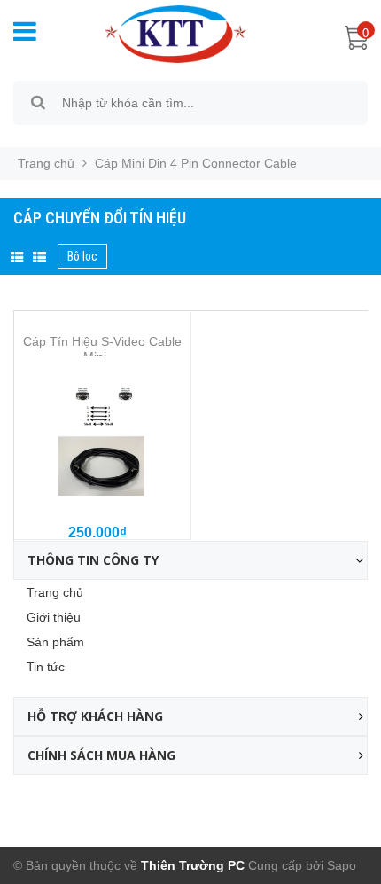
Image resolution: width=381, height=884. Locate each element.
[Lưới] (17, 258)
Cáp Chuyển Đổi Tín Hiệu (99, 217)
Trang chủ (55, 592)
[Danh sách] (39, 258)
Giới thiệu (54, 617)
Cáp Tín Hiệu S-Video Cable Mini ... (102, 349)
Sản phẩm (55, 642)
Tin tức (46, 667)
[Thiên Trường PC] (167, 33)
